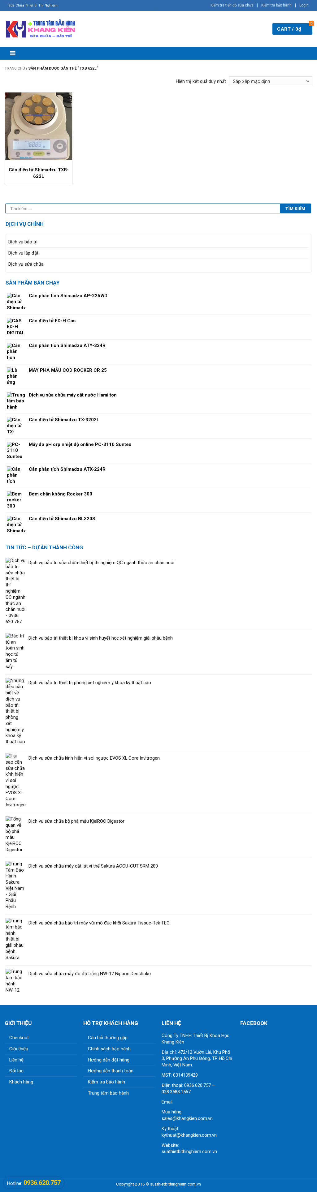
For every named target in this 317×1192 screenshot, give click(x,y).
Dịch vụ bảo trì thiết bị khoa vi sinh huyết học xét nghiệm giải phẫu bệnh (100, 638)
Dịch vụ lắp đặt (23, 253)
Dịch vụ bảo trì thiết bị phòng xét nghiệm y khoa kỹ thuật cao (89, 682)
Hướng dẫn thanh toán (110, 1071)
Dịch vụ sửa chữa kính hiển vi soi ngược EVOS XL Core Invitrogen (94, 758)
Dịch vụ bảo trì (22, 242)
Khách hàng (21, 1082)
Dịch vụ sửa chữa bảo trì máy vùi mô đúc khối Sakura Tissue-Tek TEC (99, 923)
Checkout (19, 1037)
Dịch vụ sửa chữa (26, 264)
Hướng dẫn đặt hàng (108, 1060)
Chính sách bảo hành (109, 1049)
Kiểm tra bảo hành (276, 5)
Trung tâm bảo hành (108, 1093)
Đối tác (16, 1071)
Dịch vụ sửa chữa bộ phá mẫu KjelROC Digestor (76, 821)
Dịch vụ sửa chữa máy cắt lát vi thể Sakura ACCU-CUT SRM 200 (93, 866)
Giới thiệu (18, 1049)
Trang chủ (15, 68)
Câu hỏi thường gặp (108, 1037)
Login (304, 5)
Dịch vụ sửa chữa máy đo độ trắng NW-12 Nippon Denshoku (89, 973)
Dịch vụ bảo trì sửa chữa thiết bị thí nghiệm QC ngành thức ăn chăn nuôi (101, 562)
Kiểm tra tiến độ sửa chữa (232, 5)
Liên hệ (16, 1060)
